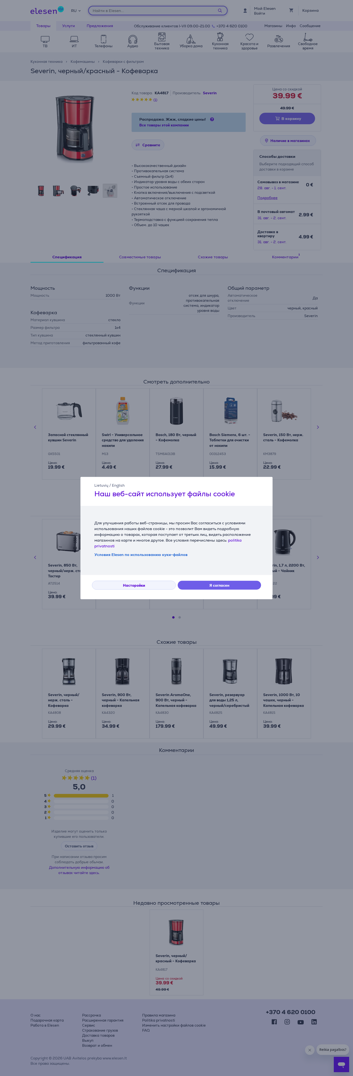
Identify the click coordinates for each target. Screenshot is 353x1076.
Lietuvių (101, 485)
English (118, 485)
